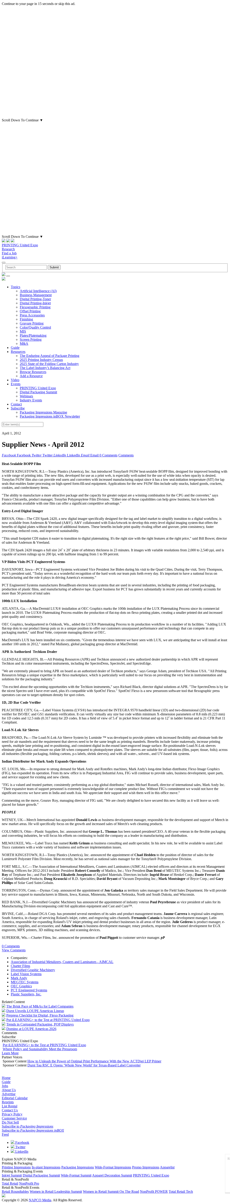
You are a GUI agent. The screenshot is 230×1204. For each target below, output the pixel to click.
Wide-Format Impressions (113, 1167)
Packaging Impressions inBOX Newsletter (50, 416)
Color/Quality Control (35, 327)
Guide (15, 347)
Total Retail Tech (181, 1191)
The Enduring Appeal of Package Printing (49, 356)
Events (15, 384)
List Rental (9, 1106)
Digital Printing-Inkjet (35, 303)
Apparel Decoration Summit (112, 1175)
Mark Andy (19, 978)
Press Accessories (32, 315)
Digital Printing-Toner (35, 299)
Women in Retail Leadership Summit (56, 1191)
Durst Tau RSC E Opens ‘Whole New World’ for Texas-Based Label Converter (84, 1065)
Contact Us (10, 1110)
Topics (15, 287)
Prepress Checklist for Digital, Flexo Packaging (39, 1015)
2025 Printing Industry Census (41, 360)
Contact (16, 404)
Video (15, 380)
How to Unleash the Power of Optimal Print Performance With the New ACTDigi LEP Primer (94, 1061)
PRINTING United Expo (20, 245)
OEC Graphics (21, 986)
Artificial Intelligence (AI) (38, 291)
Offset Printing (30, 311)
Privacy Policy (12, 1114)
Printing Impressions (16, 1167)
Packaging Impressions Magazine (43, 412)
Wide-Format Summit (76, 1175)
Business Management (36, 295)
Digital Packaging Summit (38, 392)
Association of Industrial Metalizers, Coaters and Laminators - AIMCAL (62, 962)
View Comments (14, 950)
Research (8, 249)
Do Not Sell (10, 1122)
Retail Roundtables (15, 1191)
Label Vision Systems (26, 974)
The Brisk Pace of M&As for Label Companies (39, 1006)
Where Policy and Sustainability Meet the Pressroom (40, 1049)
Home (6, 1078)
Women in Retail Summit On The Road (111, 1191)
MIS (23, 331)
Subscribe (18, 408)
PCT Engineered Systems (29, 990)
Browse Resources (33, 372)
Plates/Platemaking (33, 335)
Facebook (21, 1142)
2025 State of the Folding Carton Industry (49, 364)
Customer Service (14, 1118)
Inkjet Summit (12, 1175)
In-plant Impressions (46, 1167)
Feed (5, 1134)
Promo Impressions (145, 1167)
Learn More (10, 1053)
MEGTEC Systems (24, 982)
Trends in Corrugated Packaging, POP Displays (40, 1024)
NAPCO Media (40, 1200)
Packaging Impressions (77, 1167)
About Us (9, 1090)
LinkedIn (21, 1151)
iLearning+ (10, 257)
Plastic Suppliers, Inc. (26, 994)
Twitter (19, 1147)
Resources (18, 352)
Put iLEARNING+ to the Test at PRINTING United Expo (48, 1020)
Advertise (8, 1094)
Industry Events (31, 400)
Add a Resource (31, 376)
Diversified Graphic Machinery (33, 970)
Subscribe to (27, 1126)
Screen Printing (31, 339)
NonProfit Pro (29, 1183)
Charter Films (20, 966)
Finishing (26, 319)
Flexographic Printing (35, 307)
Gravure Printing (32, 323)
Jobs (5, 1086)
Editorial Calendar (15, 1098)
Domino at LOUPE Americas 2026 (31, 1029)
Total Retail (10, 1183)
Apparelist (167, 1167)
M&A (24, 343)
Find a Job (9, 253)
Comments (126, 455)
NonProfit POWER (154, 1191)
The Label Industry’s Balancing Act (45, 368)
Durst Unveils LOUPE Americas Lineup (35, 1011)
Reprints (8, 1102)
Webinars (26, 396)
